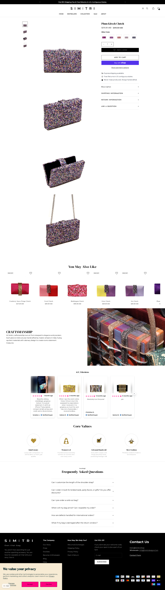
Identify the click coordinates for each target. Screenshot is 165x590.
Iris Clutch (134, 301)
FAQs (45, 562)
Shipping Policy (73, 548)
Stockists (46, 552)
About (103, 14)
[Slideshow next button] (134, 393)
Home (61, 14)
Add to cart (120, 57)
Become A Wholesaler (51, 555)
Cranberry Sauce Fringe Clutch (20, 301)
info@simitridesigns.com (148, 550)
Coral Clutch (48, 301)
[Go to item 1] (25, 24)
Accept (30, 584)
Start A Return (73, 555)
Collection (85, 14)
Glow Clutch (106, 301)
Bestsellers (72, 14)
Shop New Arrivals (83, 2)
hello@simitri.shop (137, 548)
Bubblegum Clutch (77, 301)
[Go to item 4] (25, 45)
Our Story (47, 545)
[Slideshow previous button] (30, 393)
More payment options (120, 68)
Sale (95, 14)
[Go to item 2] (25, 31)
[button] (158, 8)
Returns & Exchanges (76, 545)
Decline (49, 584)
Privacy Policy (73, 552)
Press (45, 548)
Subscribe (102, 562)
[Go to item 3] (25, 38)
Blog (45, 559)
